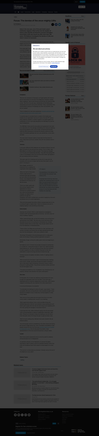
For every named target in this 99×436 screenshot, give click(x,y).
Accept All (53, 66)
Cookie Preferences (43, 66)
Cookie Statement (56, 63)
